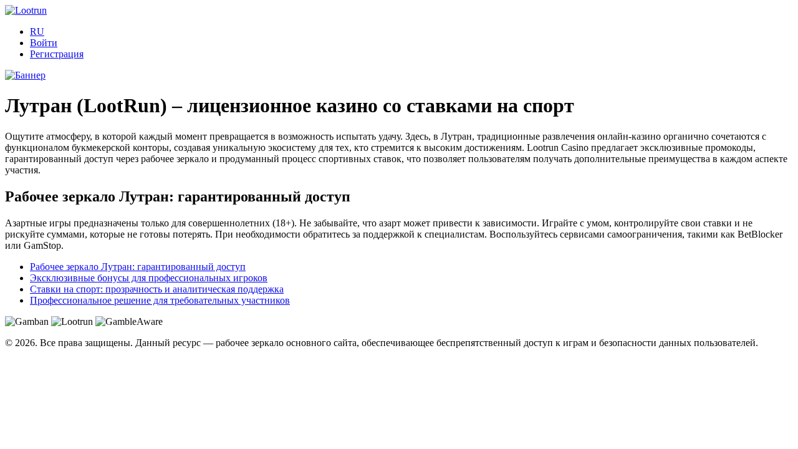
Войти (43, 42)
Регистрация (57, 54)
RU (37, 31)
